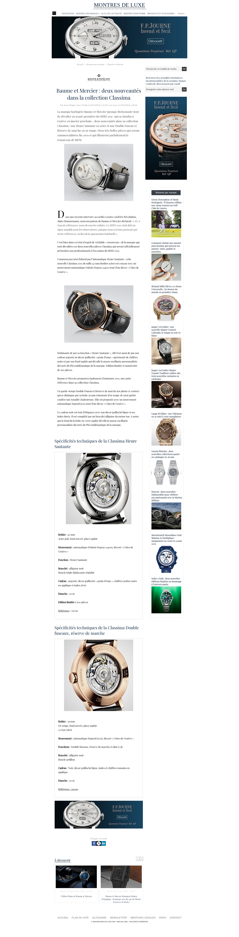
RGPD (163, 917)
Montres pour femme (135, 14)
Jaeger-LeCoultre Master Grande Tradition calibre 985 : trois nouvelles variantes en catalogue (166, 374)
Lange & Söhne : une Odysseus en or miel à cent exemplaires (166, 415)
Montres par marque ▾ (87, 14)
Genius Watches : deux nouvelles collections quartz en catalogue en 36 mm (165, 454)
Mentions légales (143, 917)
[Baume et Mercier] (98, 76)
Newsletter (119, 917)
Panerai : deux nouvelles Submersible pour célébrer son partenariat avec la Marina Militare (166, 496)
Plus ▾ (181, 14)
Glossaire (99, 917)
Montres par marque (95, 64)
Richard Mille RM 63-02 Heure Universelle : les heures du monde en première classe (166, 289)
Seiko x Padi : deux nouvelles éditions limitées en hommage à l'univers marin (166, 581)
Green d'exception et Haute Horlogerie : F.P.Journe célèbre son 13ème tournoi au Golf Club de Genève (166, 204)
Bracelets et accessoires (161, 14)
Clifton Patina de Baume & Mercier (76, 896)
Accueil (80, 64)
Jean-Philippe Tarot (72, 105)
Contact (176, 917)
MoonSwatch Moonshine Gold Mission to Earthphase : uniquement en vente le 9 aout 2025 (166, 539)
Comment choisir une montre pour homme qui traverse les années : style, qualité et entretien (166, 247)
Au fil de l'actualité (111, 14)
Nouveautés (68, 14)
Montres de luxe (119, 5)
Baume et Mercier (115, 64)
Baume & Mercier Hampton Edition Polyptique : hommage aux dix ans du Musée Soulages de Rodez (121, 898)
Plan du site (80, 917)
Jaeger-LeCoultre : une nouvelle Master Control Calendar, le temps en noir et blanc (165, 331)
